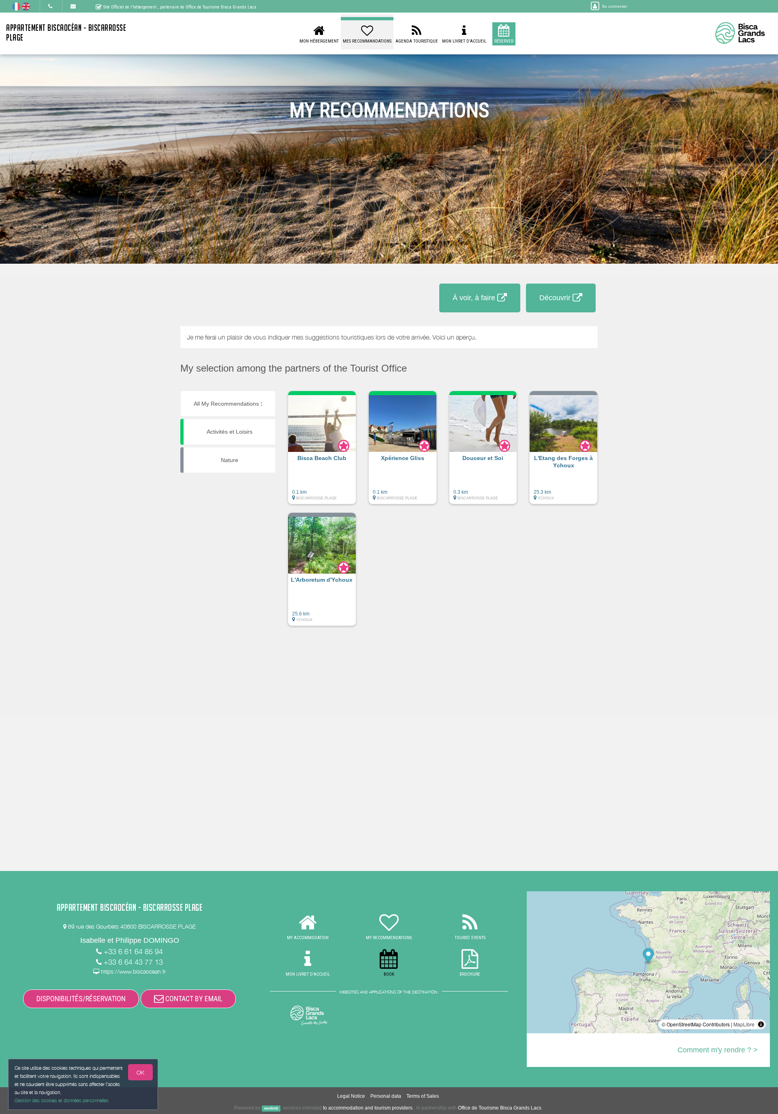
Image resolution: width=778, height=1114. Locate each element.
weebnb (271, 1108)
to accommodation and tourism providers (368, 1108)
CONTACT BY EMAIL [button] (193, 998)
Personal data (385, 1096)
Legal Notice (351, 1096)
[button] (322, 451)
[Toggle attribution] (761, 1024)
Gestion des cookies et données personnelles (62, 1100)
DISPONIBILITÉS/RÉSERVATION (81, 998)
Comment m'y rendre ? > (718, 1050)
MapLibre (743, 1024)
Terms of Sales (422, 1096)
